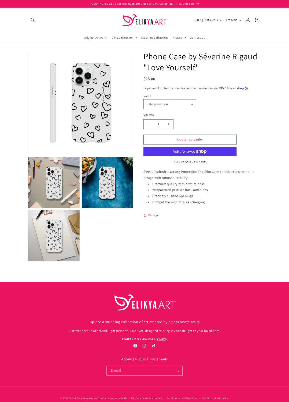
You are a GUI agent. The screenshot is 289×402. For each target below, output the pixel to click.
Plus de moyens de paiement (190, 161)
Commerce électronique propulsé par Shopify (102, 398)
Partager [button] (154, 215)
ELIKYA (72, 398)
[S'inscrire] (177, 371)
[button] (32, 20)
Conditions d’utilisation (215, 398)
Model (147, 96)
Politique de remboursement (147, 398)
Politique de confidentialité (182, 398)
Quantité (148, 114)
